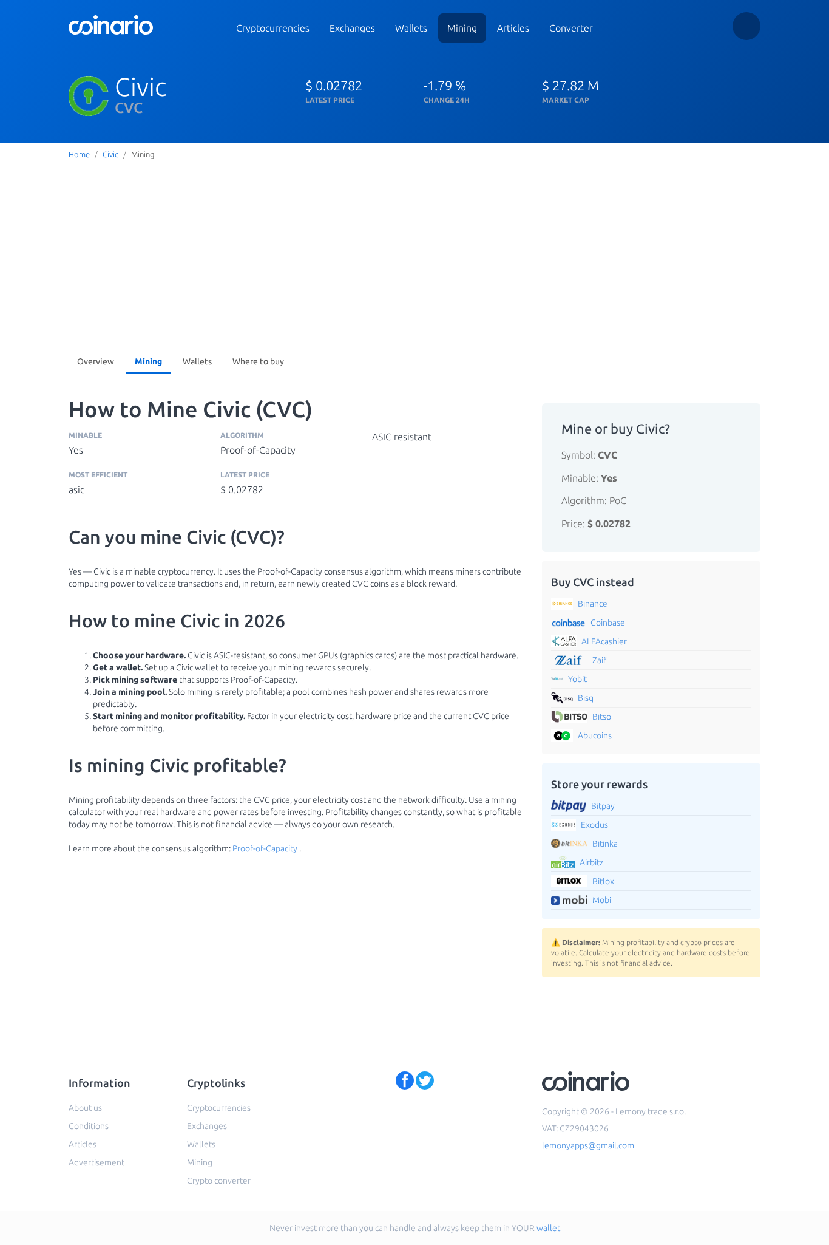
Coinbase (607, 622)
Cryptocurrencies (273, 27)
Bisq (586, 698)
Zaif (599, 660)
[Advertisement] (414, 254)
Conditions (89, 1126)
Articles (513, 27)
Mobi (601, 900)
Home (79, 154)
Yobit (577, 679)
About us (85, 1108)
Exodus (594, 825)
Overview (95, 361)
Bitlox (603, 881)
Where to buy (258, 361)
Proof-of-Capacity (264, 848)
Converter (571, 27)
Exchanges (352, 27)
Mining (462, 27)
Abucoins (595, 735)
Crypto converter (219, 1180)
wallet (548, 1228)
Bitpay (603, 806)
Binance (592, 604)
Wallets (411, 27)
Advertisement (96, 1162)
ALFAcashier (604, 641)
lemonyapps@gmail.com (588, 1145)
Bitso (601, 716)
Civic (110, 154)
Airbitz (591, 862)
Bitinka (605, 843)
